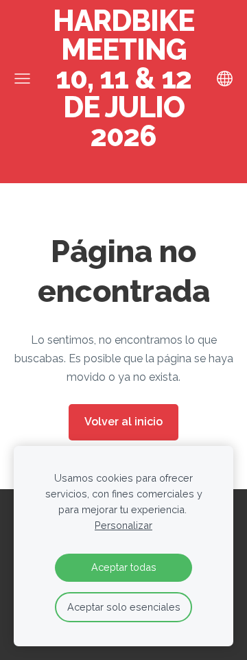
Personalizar (123, 525)
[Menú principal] (22, 78)
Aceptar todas (123, 567)
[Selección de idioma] (225, 78)
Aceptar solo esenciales (123, 607)
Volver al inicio (123, 421)
